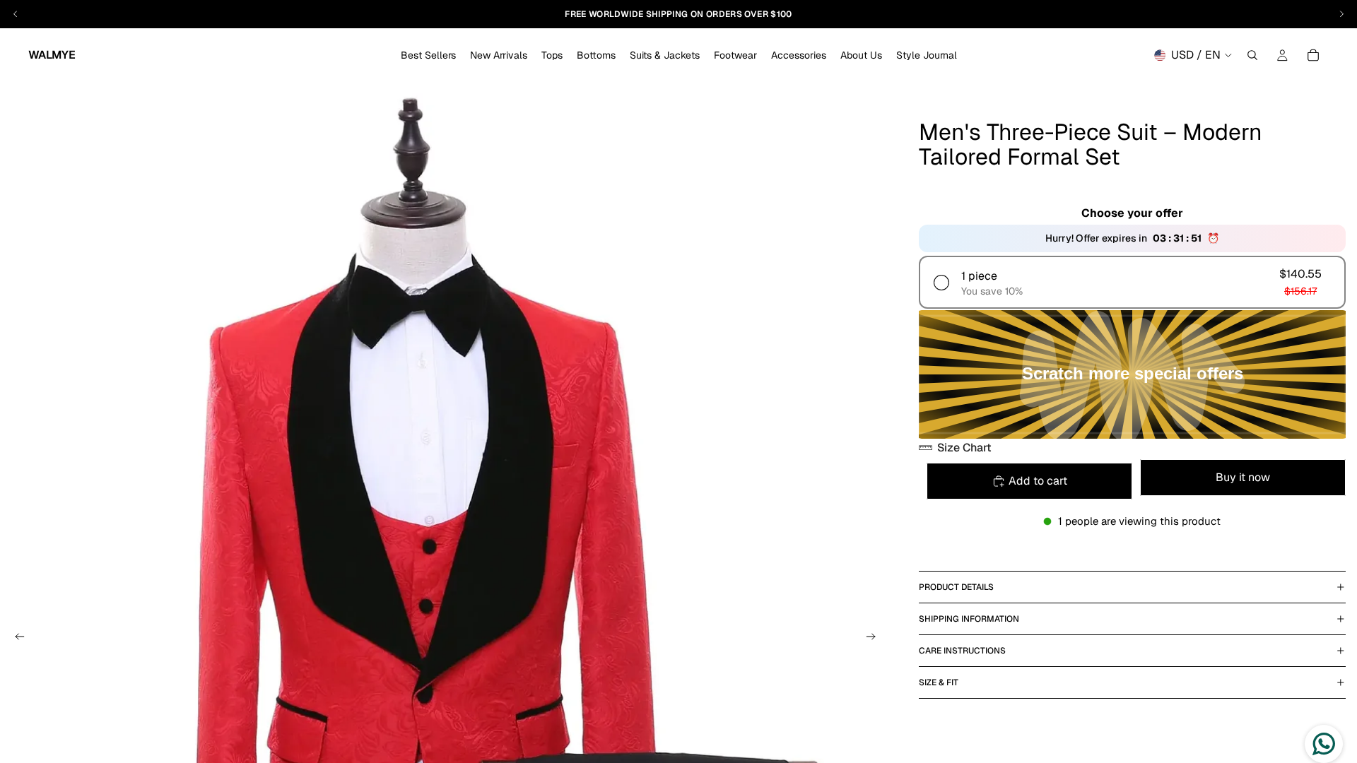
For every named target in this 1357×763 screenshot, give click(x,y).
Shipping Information (969, 619)
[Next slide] (875, 638)
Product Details (956, 587)
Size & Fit (938, 682)
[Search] (1252, 55)
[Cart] (1313, 55)
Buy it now (1243, 477)
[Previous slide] (15, 638)
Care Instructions (962, 650)
